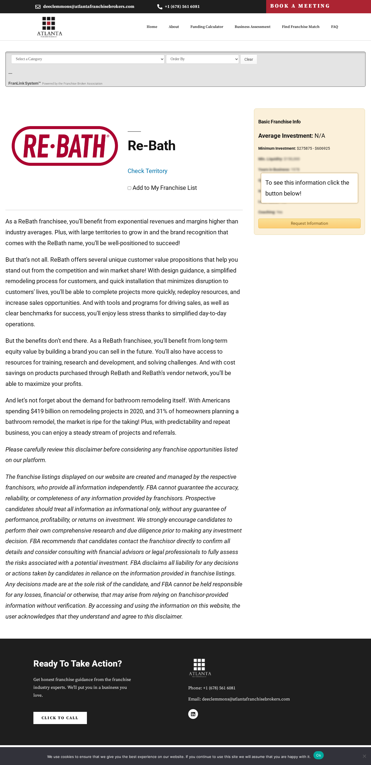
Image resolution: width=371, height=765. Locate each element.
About (174, 26)
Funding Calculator (206, 26)
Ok (318, 755)
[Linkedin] (193, 714)
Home (152, 26)
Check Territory (147, 171)
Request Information (309, 223)
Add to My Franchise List (165, 187)
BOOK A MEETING (300, 6)
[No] (364, 756)
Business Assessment (253, 26)
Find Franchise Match (301, 26)
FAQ (334, 26)
